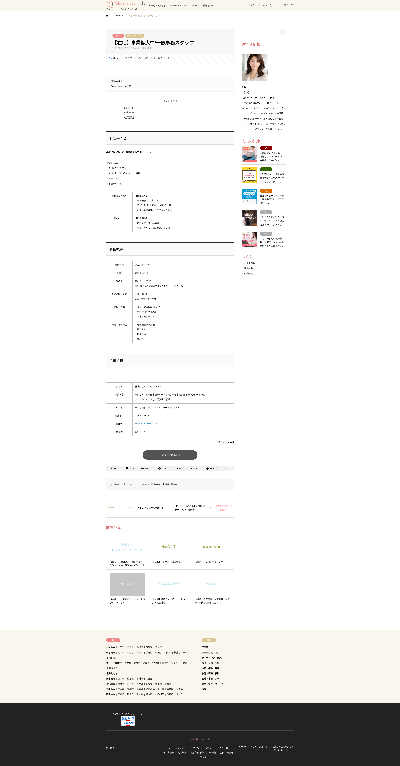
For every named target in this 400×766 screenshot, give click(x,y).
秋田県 (158, 684)
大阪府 (161, 689)
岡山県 (130, 647)
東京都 (118, 36)
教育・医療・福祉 (210, 673)
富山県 (121, 652)
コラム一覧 (287, 5)
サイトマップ (200, 757)
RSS (114, 748)
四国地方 (110, 678)
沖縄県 (155, 663)
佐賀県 (127, 663)
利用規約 (182, 752)
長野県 (186, 652)
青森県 (168, 684)
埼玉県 (130, 694)
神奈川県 (159, 694)
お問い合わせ (226, 752)
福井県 (177, 652)
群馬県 (170, 694)
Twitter (111, 748)
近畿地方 (110, 689)
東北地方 (110, 684)
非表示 (173, 101)
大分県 (137, 663)
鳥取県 (158, 647)
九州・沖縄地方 (114, 663)
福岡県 (174, 663)
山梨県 (130, 652)
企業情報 (129, 117)
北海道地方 (111, 673)
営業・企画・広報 (210, 663)
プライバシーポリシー (202, 748)
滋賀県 (179, 689)
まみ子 (122, 484)
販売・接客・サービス (213, 684)
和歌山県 (150, 689)
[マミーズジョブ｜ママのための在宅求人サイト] (200, 741)
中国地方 (110, 647)
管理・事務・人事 (134, 36)
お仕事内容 (130, 108)
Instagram (107, 748)
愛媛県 (130, 678)
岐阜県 (140, 652)
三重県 (121, 689)
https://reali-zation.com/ (146, 423)
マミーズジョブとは (261, 5)
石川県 (168, 652)
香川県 (140, 678)
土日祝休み (155, 484)
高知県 (149, 678)
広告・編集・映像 (210, 668)
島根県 (140, 647)
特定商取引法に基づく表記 (203, 752)
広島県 (149, 647)
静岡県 (112, 657)
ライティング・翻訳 (212, 657)
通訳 (204, 689)
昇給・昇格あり (172, 484)
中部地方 (110, 652)
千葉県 (121, 694)
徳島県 (121, 678)
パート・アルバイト (141, 484)
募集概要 (129, 112)
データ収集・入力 (210, 652)
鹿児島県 (113, 668)
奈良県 (170, 689)
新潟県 (158, 652)
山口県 (121, 647)
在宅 (163, 484)
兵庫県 (140, 689)
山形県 (130, 684)
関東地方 (110, 694)
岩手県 (140, 684)
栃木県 (149, 694)
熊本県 (165, 663)
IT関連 (205, 647)
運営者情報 (168, 752)
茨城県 (179, 694)
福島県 (149, 684)
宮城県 (121, 684)
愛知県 (149, 652)
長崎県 (184, 663)
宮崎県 (146, 663)
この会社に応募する (169, 455)
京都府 (130, 689)
